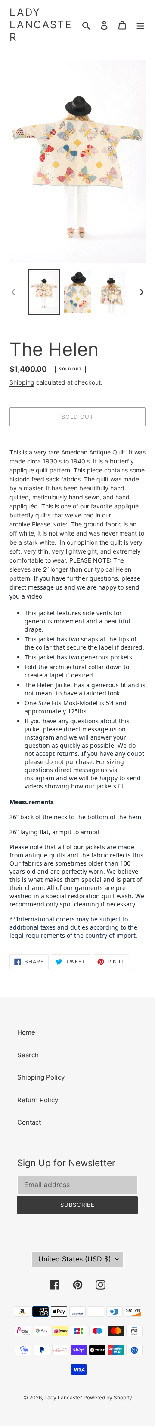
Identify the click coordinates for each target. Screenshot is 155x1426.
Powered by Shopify (108, 1397)
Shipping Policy (41, 1077)
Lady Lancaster (40, 24)
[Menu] (140, 25)
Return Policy (37, 1100)
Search (28, 1055)
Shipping (21, 382)
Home (26, 1032)
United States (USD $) (74, 1259)
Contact (29, 1122)
